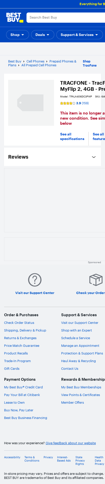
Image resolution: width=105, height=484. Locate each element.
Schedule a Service (75, 338)
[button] (17, 34)
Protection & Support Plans (82, 353)
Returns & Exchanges (20, 338)
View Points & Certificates (80, 395)
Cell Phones (35, 61)
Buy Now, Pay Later (18, 410)
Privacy (48, 457)
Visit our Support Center (79, 323)
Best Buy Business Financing (25, 418)
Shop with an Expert (76, 330)
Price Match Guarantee (21, 345)
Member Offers (72, 402)
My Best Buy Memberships (81, 387)
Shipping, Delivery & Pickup (25, 330)
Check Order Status (19, 323)
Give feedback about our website (71, 443)
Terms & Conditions (31, 459)
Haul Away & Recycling (78, 361)
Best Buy (14, 61)
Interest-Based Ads (64, 459)
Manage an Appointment (80, 345)
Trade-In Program (17, 361)
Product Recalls (16, 353)
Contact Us (69, 368)
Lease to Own (14, 402)
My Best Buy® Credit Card (23, 387)
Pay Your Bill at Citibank (22, 395)
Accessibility (12, 457)
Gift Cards (11, 368)
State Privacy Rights (80, 461)
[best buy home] (14, 17)
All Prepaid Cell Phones (38, 65)
